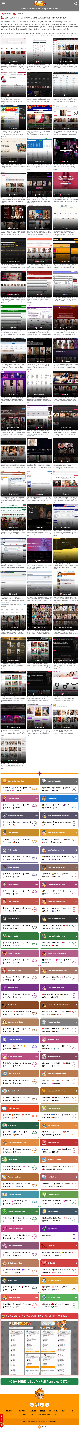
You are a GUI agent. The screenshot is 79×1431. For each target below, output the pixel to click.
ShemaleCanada (14, 294)
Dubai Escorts (14, 760)
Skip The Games (14, 95)
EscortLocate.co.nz (40, 694)
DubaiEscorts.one (14, 660)
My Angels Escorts (14, 727)
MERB (14, 328)
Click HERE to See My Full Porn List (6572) (39, 1381)
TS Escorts (66, 128)
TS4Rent (66, 394)
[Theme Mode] (47, 1405)
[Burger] (3, 3)
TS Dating (40, 427)
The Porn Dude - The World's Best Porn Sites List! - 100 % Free (37, 1316)
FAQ (56, 1414)
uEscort (14, 361)
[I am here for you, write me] (32, 1405)
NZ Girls (40, 527)
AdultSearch (40, 161)
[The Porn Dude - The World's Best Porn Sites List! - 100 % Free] (39, 1347)
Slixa (66, 95)
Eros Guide (40, 95)
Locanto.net (14, 494)
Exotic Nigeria (14, 694)
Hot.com (66, 161)
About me (8, 1411)
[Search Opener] (75, 3)
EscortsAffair (40, 394)
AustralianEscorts (14, 427)
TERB (40, 294)
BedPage (40, 61)
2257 (63, 1411)
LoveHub (66, 561)
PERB (66, 294)
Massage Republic (14, 261)
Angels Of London (66, 328)
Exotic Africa (40, 660)
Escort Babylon (40, 128)
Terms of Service (43, 1414)
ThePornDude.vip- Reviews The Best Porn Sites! (43, 1422)
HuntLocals (66, 694)
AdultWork (40, 328)
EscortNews (14, 195)
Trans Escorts (40, 627)
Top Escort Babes (66, 195)
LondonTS (66, 361)
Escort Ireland (14, 527)
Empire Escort (66, 427)
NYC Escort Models (66, 627)
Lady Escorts (14, 228)
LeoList (66, 228)
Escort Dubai (66, 727)
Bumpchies (66, 261)
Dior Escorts (40, 361)
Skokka (40, 494)
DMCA (72, 1411)
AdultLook (14, 594)
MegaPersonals (66, 594)
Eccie (14, 561)
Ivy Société (40, 461)
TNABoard (40, 561)
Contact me (21, 1411)
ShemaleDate (40, 727)
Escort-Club (13, 394)
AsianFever (40, 261)
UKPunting (40, 594)
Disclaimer (53, 1411)
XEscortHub (14, 627)
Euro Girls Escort (67, 61)
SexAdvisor (13, 61)
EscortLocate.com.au (66, 660)
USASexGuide (66, 527)
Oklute (66, 494)
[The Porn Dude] (39, 4)
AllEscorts (14, 161)
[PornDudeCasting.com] (37, 1405)
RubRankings (40, 195)
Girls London (40, 228)
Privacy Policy (27, 1414)
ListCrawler (13, 128)
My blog (42, 1404)
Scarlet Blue (14, 461)
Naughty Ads (66, 461)
